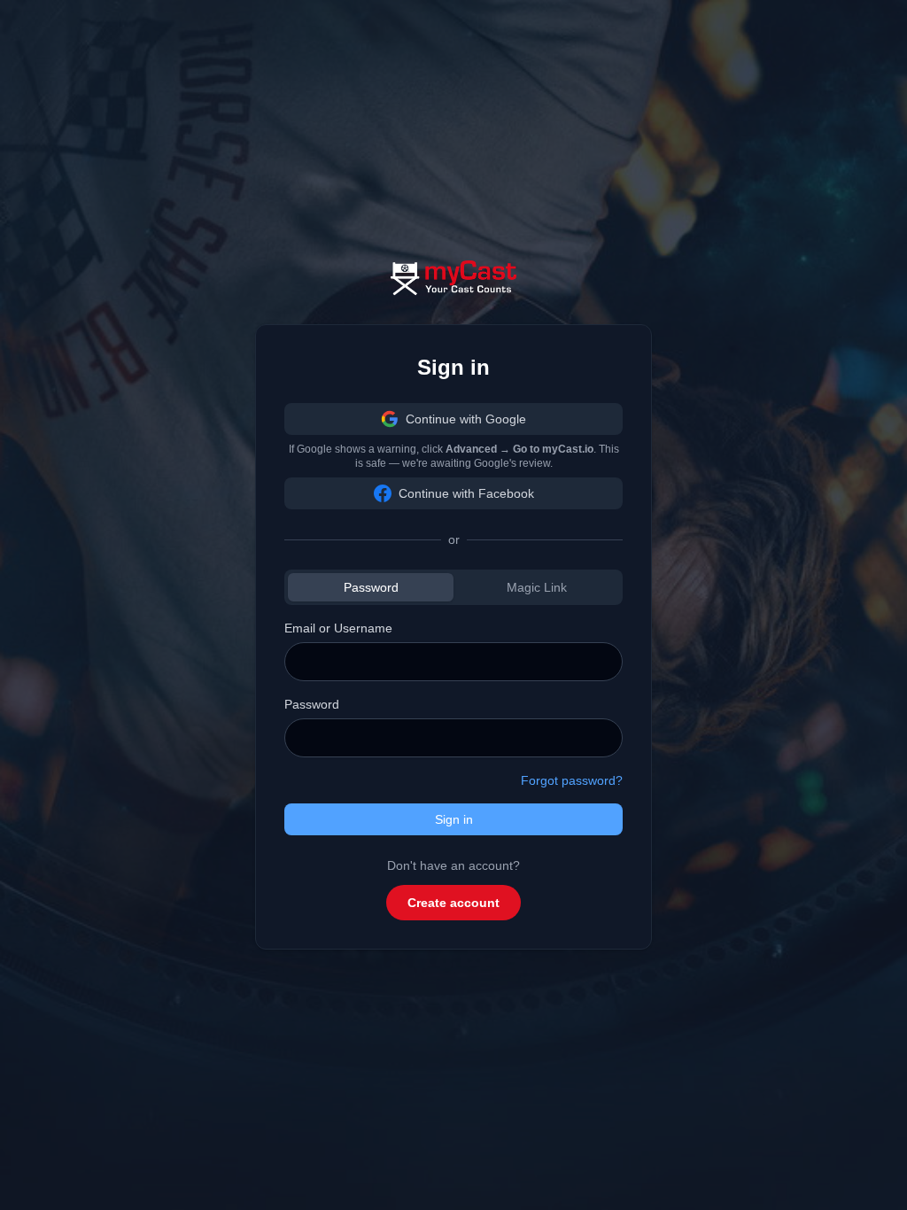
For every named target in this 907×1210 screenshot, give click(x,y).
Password (371, 587)
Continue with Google (466, 419)
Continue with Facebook (466, 493)
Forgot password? (572, 780)
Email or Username (338, 628)
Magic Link (537, 587)
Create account (453, 903)
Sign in (454, 819)
